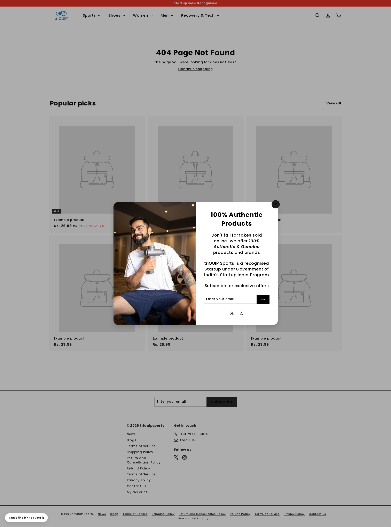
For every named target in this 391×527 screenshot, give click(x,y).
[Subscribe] (263, 299)
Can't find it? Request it (26, 517)
